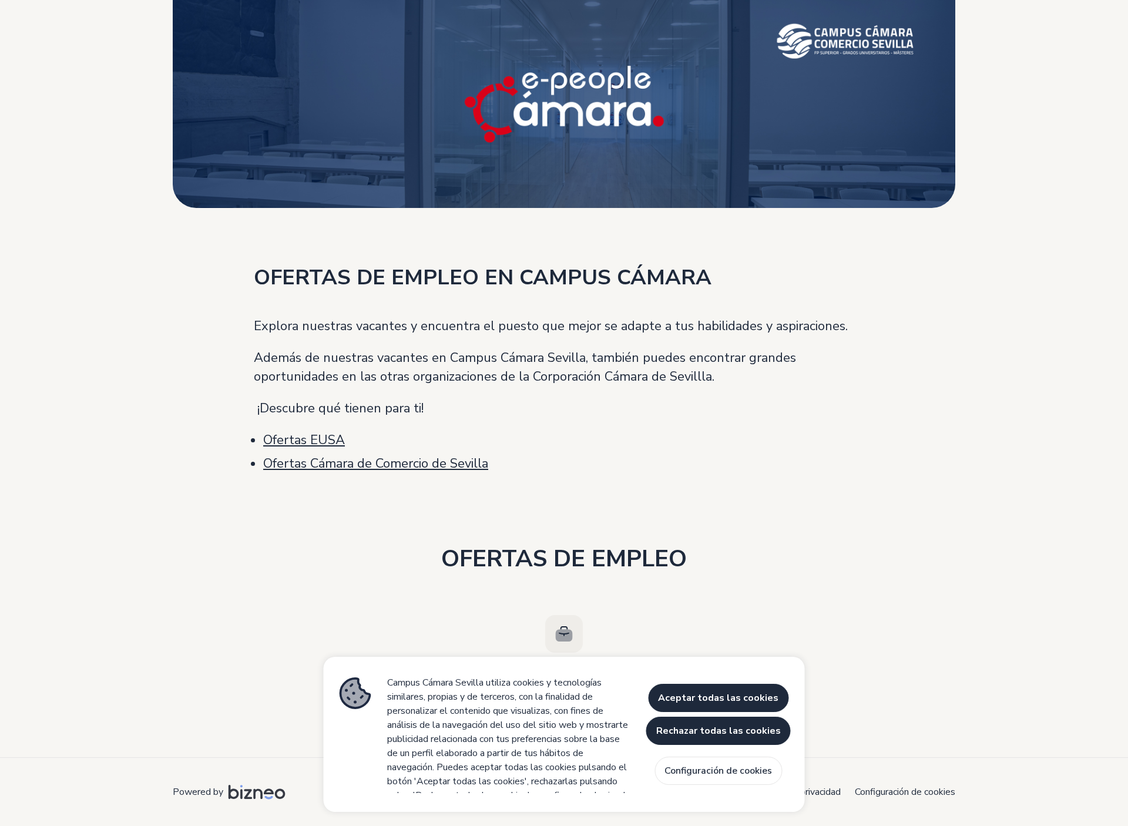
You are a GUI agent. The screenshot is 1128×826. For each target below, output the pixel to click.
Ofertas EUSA (304, 440)
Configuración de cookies (905, 791)
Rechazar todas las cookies (718, 730)
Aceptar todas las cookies (718, 697)
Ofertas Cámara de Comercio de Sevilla (375, 463)
